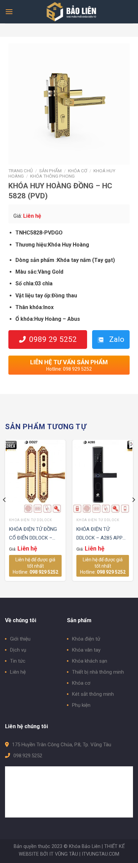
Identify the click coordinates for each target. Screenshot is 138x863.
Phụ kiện (81, 705)
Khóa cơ (77, 170)
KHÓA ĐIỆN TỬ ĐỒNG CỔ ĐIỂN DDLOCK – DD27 (33, 534)
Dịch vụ (18, 650)
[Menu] (9, 11)
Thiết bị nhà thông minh (98, 672)
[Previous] (4, 513)
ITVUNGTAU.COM (100, 854)
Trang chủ (20, 170)
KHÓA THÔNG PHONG (52, 176)
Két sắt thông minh (93, 694)
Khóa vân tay (86, 650)
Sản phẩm (50, 170)
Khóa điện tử (86, 639)
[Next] (133, 513)
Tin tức (17, 661)
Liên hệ (18, 672)
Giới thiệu (20, 639)
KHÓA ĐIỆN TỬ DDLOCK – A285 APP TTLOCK (99, 534)
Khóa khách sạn (89, 661)
